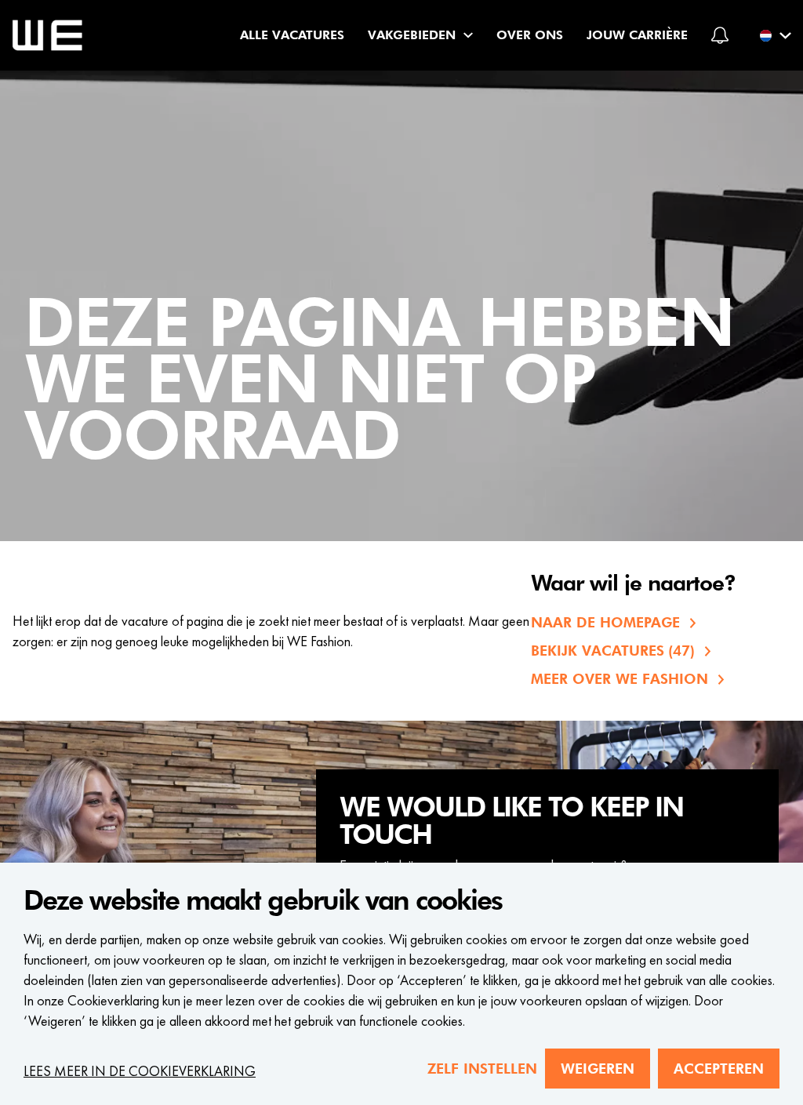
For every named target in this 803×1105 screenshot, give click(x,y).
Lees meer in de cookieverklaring (140, 1071)
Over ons (529, 34)
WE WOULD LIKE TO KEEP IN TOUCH (511, 821)
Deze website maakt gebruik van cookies (263, 901)
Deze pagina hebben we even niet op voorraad (379, 382)
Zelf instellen (482, 1068)
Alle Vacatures (292, 34)
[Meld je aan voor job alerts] (720, 35)
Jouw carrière (637, 34)
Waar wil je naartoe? (633, 584)
